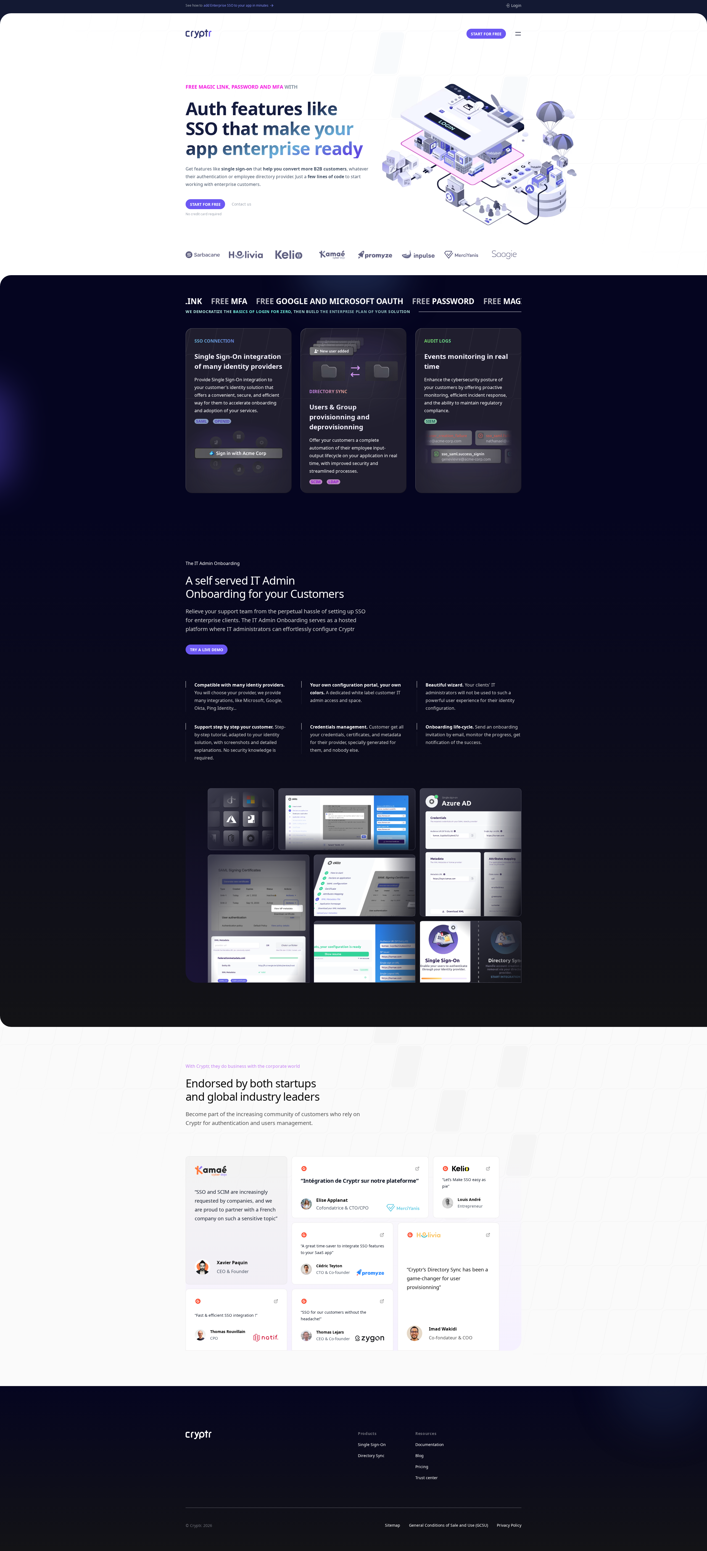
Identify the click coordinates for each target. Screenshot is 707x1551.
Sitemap (392, 1525)
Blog (419, 1455)
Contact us (241, 204)
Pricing (421, 1466)
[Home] (199, 33)
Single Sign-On (372, 1444)
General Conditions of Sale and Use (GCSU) (448, 1525)
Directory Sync (371, 1455)
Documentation (429, 1444)
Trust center (426, 1477)
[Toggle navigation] (518, 34)
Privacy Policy (509, 1525)
